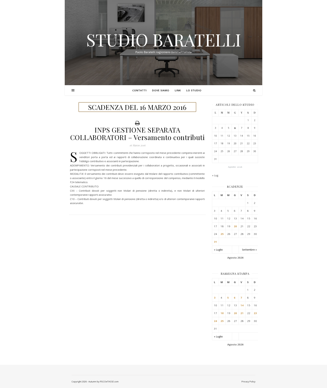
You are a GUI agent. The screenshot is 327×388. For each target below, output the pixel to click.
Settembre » (249, 249)
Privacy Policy (248, 381)
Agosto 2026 (235, 257)
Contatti (139, 90)
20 (235, 226)
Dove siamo (160, 90)
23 (255, 313)
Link (178, 90)
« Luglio (218, 249)
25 (222, 234)
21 (242, 313)
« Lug (215, 175)
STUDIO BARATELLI (163, 39)
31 (215, 241)
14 (242, 305)
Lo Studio (193, 90)
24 (215, 321)
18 (222, 313)
